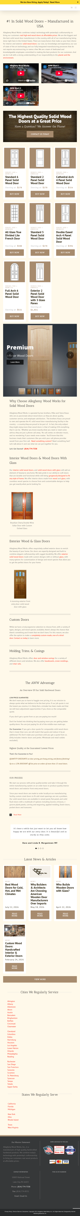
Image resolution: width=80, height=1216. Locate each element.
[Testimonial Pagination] (36, 848)
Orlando (10, 1051)
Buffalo (10, 1021)
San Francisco (13, 1067)
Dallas (9, 1037)
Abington (11, 1001)
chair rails (17, 664)
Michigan (11, 1109)
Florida (10, 1106)
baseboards (49, 661)
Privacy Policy (8, 1211)
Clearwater (11, 1026)
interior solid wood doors (23, 470)
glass (63, 478)
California (12, 1104)
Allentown (11, 1007)
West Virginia (13, 1127)
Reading (10, 1056)
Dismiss (75, 2)
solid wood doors (30, 44)
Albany (10, 1004)
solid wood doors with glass (49, 470)
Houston (10, 1042)
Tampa (10, 1081)
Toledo (10, 1084)
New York (11, 1114)
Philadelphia (12, 1054)
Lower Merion (12, 1048)
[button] (40, 814)
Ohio (10, 1117)
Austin (10, 1012)
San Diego (11, 1064)
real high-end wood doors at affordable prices (38, 35)
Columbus (11, 1034)
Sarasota (10, 1070)
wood (55, 478)
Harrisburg (11, 1040)
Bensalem (11, 1015)
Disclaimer (25, 1211)
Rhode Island (13, 1120)
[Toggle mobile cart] (72, 7)
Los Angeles (12, 1045)
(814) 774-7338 (30, 449)
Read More (55, 2)
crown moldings (61, 661)
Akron (9, 1009)
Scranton (11, 1073)
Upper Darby (12, 1087)
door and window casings (44, 658)
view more (40, 979)
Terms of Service (17, 1211)
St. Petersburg (13, 1075)
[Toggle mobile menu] (76, 7)
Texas (10, 1125)
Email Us (23, 1196)
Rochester (11, 1061)
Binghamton (12, 1018)
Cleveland (11, 1031)
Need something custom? (41, 441)
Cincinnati (11, 1023)
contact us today (40, 134)
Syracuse (10, 1078)
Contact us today (20, 638)
